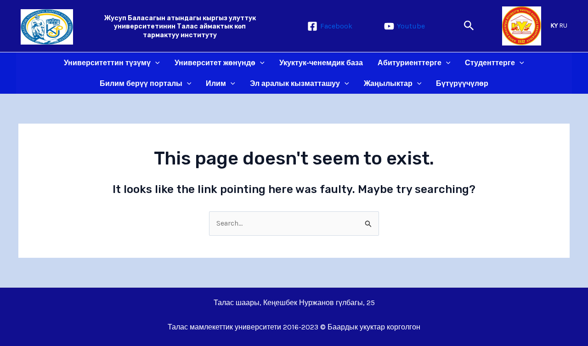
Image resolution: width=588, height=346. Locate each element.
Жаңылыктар (388, 83)
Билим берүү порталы (141, 83)
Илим (216, 83)
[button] (469, 26)
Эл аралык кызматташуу (295, 83)
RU (563, 25)
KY (554, 25)
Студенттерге (490, 62)
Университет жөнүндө (215, 62)
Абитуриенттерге (409, 62)
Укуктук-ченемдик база (321, 62)
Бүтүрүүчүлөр (462, 83)
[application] (155, 62)
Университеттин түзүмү (107, 62)
